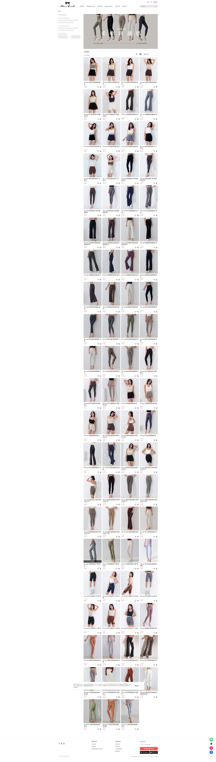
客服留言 (117, 746)
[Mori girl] (67, 4)
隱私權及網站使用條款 (97, 749)
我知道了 (137, 685)
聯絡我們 (117, 751)
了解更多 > (75, 687)
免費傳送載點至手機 (149, 748)
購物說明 (117, 744)
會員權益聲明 (118, 749)
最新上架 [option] (146, 54)
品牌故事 (94, 744)
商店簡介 (94, 746)
